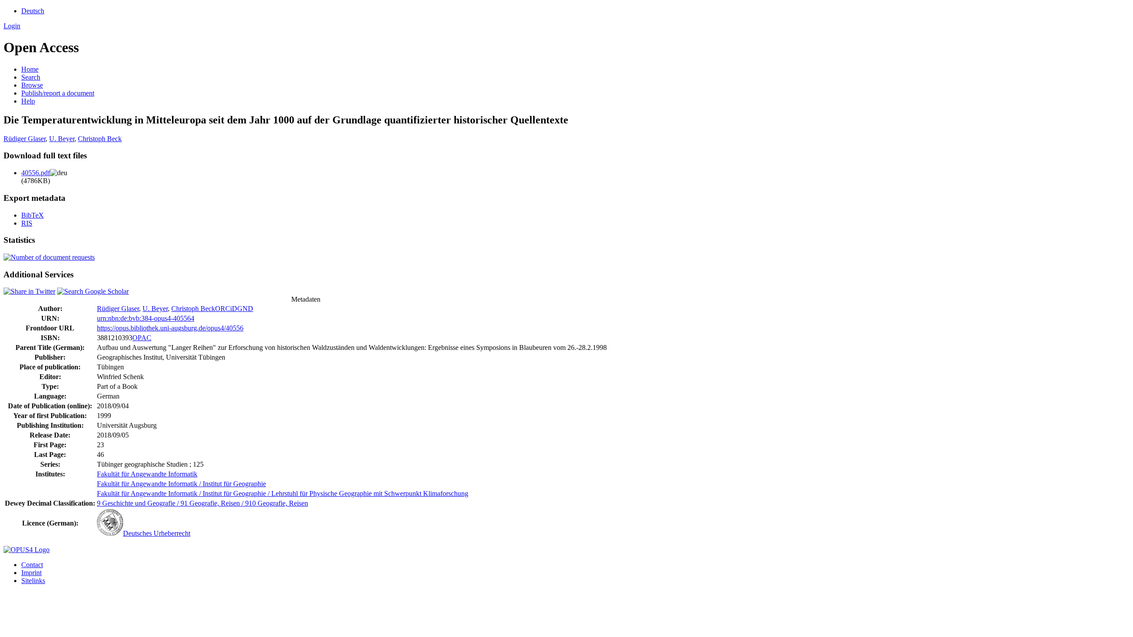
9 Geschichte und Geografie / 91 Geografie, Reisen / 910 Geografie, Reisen (202, 503)
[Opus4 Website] (27, 549)
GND (245, 308)
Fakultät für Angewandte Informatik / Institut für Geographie (181, 483)
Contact (32, 564)
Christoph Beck (100, 138)
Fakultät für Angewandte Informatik (147, 474)
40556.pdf (35, 173)
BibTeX (32, 215)
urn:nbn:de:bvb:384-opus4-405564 (145, 318)
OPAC (141, 338)
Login (12, 26)
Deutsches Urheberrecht (156, 533)
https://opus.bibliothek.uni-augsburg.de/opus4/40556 (170, 328)
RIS (26, 223)
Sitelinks (33, 580)
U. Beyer (61, 138)
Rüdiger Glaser (25, 138)
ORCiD (226, 308)
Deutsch (32, 11)
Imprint (31, 572)
